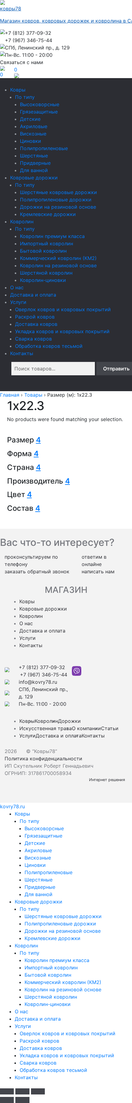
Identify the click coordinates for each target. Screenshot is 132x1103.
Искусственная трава (45, 728)
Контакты (21, 353)
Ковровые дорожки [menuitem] (38, 902)
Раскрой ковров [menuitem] (39, 1041)
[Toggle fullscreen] (22, 1091)
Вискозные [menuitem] (38, 858)
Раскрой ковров (35, 317)
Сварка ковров (33, 339)
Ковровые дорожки (34, 178)
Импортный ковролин (46, 243)
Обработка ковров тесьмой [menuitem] (53, 1070)
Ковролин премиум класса (52, 236)
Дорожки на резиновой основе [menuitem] (63, 931)
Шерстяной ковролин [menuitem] (51, 997)
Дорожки (69, 721)
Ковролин (21, 221)
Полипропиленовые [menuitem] (48, 872)
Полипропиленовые (44, 148)
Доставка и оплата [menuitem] (38, 1019)
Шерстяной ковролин (46, 273)
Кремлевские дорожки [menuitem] (52, 938)
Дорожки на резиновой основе (58, 207)
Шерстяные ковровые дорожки (58, 192)
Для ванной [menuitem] (38, 894)
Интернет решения (108, 779)
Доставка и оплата (33, 295)
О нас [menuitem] (21, 1011)
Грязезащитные (39, 112)
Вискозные (33, 134)
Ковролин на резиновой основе (58, 265)
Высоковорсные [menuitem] (44, 828)
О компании (86, 728)
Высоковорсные (39, 104)
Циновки (30, 141)
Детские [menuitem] (35, 843)
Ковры (17, 90)
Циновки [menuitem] (35, 865)
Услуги (18, 302)
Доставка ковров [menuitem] (41, 1048)
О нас (17, 287)
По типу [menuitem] (29, 821)
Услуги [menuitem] (23, 1026)
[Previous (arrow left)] (7, 1100)
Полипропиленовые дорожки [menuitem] (60, 924)
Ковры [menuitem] (22, 814)
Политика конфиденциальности (43, 758)
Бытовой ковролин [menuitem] (48, 975)
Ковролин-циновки (43, 280)
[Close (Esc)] (7, 1091)
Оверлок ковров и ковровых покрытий (63, 309)
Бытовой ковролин (43, 251)
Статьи (109, 728)
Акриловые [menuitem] (38, 850)
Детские (30, 119)
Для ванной (34, 170)
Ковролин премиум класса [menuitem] (57, 960)
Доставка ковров (36, 324)
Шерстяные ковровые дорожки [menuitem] (63, 916)
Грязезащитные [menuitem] (43, 836)
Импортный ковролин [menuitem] (51, 967)
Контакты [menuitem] (26, 1077)
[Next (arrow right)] (22, 1100)
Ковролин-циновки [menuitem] (48, 1004)
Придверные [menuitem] (40, 887)
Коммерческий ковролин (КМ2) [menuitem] (63, 982)
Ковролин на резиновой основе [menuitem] (63, 989)
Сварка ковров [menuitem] (38, 1063)
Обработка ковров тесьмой (49, 346)
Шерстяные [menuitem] (38, 880)
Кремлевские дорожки (48, 214)
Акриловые (33, 126)
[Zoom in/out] (38, 1091)
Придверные (35, 163)
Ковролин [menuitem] (26, 946)
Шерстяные (34, 156)
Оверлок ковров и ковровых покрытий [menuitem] (67, 1033)
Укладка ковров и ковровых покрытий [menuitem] (67, 1055)
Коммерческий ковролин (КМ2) (58, 258)
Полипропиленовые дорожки (55, 199)
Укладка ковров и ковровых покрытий (62, 331)
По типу (25, 97)
